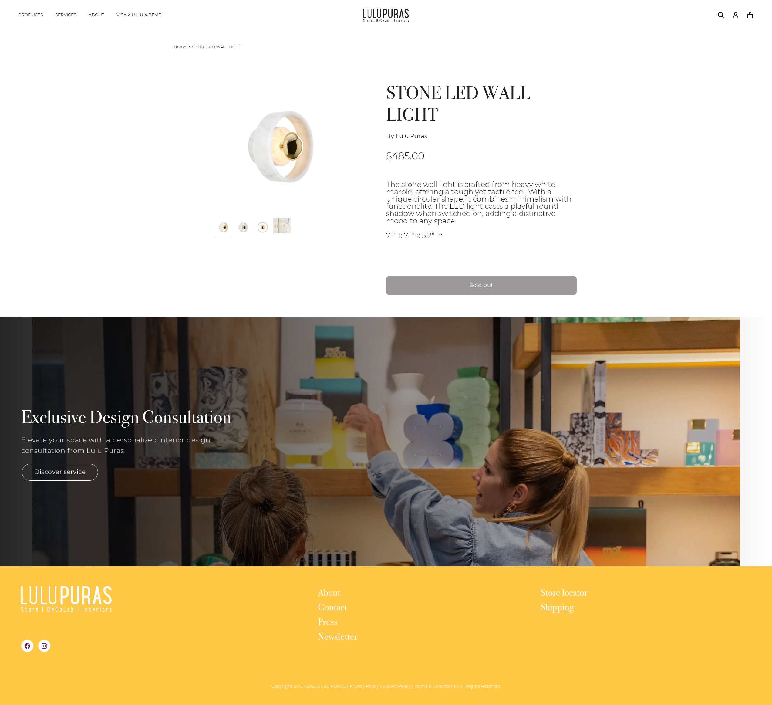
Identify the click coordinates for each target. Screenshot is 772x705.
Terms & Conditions (435, 686)
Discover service (60, 472)
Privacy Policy (364, 686)
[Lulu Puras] (386, 15)
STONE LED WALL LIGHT (216, 47)
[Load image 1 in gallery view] (280, 146)
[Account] (735, 15)
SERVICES (65, 15)
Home (180, 47)
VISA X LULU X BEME (138, 15)
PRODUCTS (30, 15)
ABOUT (96, 15)
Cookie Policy (396, 686)
